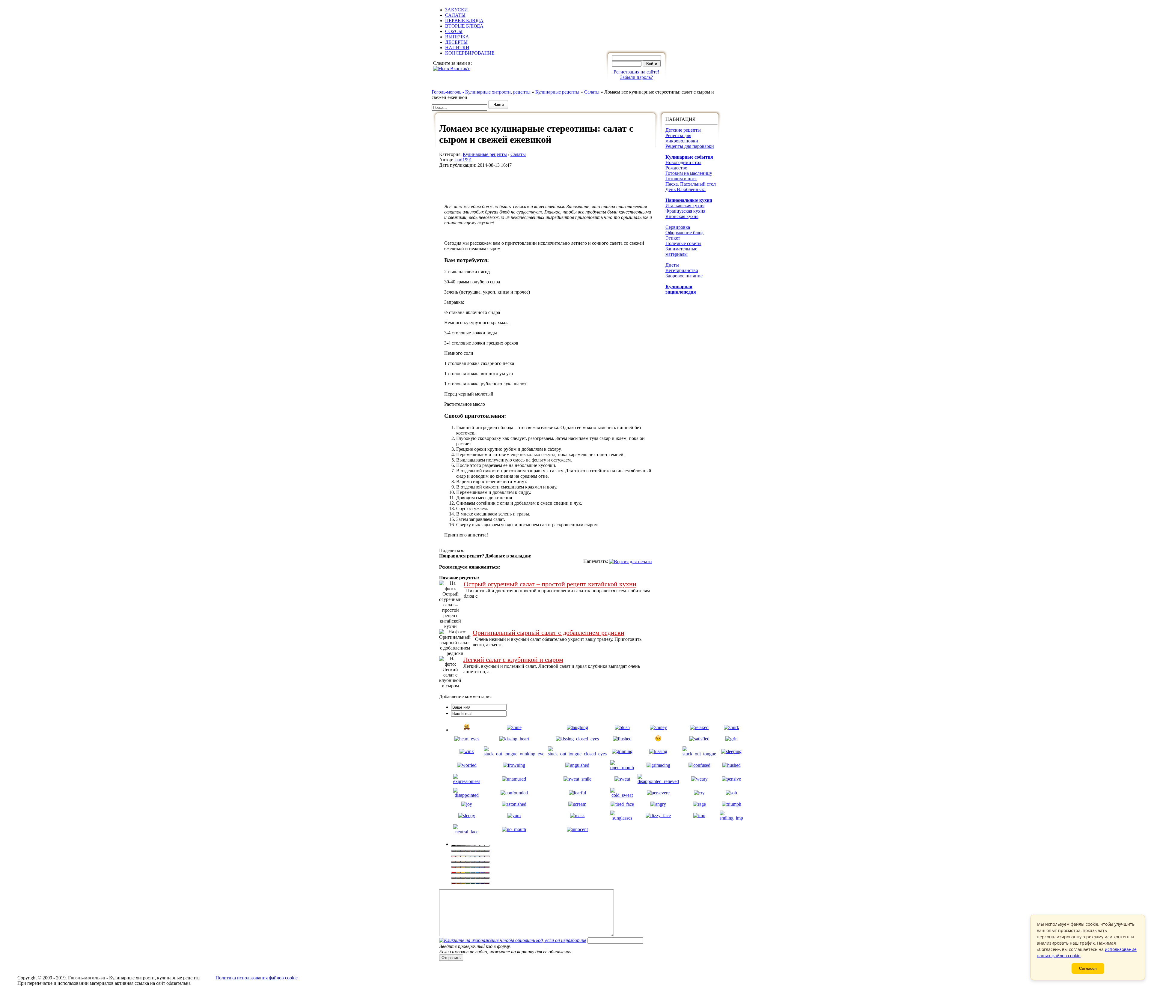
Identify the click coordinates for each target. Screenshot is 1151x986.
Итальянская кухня (684, 205)
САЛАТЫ (455, 15)
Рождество (676, 167)
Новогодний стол (683, 162)
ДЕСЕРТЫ (456, 42)
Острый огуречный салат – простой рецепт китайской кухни (550, 584)
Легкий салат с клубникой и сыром (513, 659)
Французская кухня (685, 211)
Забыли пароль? (636, 77)
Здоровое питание (684, 275)
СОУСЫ (453, 31)
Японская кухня (681, 216)
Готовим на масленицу (688, 173)
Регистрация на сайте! (636, 71)
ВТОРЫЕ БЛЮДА (464, 25)
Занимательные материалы (681, 251)
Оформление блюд (684, 232)
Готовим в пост (681, 178)
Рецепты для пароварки (689, 146)
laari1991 (463, 159)
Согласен (1088, 968)
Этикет (672, 238)
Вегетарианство (681, 270)
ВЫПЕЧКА (457, 36)
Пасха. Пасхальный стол (690, 184)
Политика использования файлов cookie (257, 977)
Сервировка (677, 227)
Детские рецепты (683, 130)
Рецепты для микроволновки (681, 138)
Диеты (672, 264)
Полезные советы (683, 243)
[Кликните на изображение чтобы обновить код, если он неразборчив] (512, 940)
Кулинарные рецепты (485, 154)
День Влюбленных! (685, 189)
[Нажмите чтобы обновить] (512, 940)
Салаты (518, 154)
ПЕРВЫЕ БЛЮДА (464, 20)
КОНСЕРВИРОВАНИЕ (470, 52)
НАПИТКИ (457, 47)
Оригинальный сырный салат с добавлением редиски (548, 632)
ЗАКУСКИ (456, 9)
